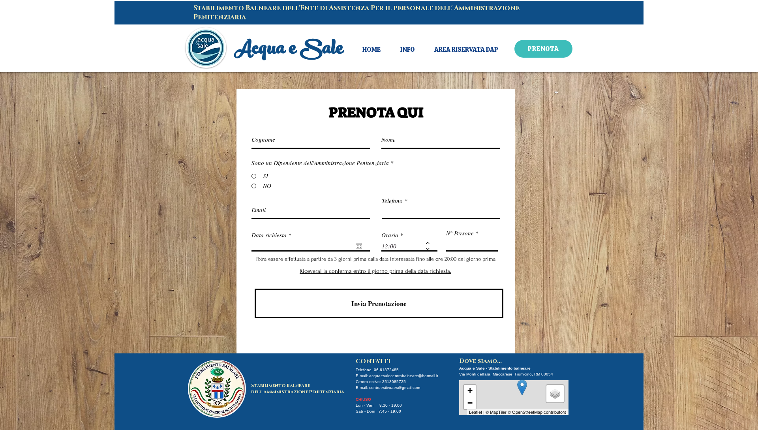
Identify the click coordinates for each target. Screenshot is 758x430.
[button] (407, 50)
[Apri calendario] (359, 246)
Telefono (392, 201)
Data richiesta (272, 235)
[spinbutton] (403, 246)
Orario (389, 235)
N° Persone (460, 233)
